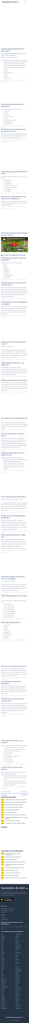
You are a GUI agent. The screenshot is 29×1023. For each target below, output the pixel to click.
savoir (17, 961)
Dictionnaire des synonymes (7, 910)
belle (2, 977)
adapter (3, 1004)
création (3, 999)
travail (17, 943)
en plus (2, 936)
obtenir (2, 959)
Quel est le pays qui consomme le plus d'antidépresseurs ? (13, 854)
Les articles (3, 912)
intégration (3, 981)
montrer (3, 963)
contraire (3, 939)
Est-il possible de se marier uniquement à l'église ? (15, 823)
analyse (17, 959)
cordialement (19, 934)
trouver (2, 952)
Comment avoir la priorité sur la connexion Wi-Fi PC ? (16, 878)
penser (2, 992)
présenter (18, 979)
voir (2, 956)
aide (2, 972)
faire (2, 934)
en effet (17, 938)
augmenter (18, 952)
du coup (3, 966)
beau (17, 984)
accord (17, 1006)
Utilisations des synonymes (7, 908)
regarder (17, 993)
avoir (2, 941)
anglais (17, 936)
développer (18, 963)
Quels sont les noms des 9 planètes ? (12, 872)
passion (3, 1006)
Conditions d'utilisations (14, 1020)
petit (17, 957)
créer (2, 945)
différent (18, 972)
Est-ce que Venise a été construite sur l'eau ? (14, 807)
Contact (3, 917)
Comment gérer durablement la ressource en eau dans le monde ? (16, 818)
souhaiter (18, 975)
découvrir (18, 977)
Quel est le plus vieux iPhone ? (11, 859)
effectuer (3, 984)
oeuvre (2, 968)
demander (18, 945)
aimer (17, 956)
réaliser (2, 975)
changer (17, 966)
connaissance (4, 986)
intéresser (18, 968)
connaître (3, 983)
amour (2, 950)
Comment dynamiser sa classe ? (12, 870)
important (18, 947)
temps (2, 957)
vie (1, 974)
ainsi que (3, 1001)
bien (2, 947)
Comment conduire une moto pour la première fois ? (16, 814)
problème (18, 941)
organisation (4, 1008)
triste (2, 993)
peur (17, 1002)
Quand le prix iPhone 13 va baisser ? (12, 820)
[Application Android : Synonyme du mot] (7, 899)
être (16, 939)
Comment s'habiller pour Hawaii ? (12, 875)
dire (16, 950)
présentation (18, 970)
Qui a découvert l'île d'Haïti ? (11, 812)
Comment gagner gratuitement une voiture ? (14, 867)
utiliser (2, 961)
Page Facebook (4, 919)
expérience (18, 948)
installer (3, 954)
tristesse (3, 997)
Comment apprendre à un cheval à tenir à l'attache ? (16, 799)
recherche (3, 988)
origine (2, 965)
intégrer (17, 981)
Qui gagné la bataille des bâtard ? (12, 809)
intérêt (17, 1001)
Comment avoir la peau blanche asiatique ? (14, 804)
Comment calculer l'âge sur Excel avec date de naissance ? (14, 865)
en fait (17, 954)
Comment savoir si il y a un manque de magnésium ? (16, 802)
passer (17, 997)
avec (17, 992)
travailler (3, 995)
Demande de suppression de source (8, 80)
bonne (2, 970)
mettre (2, 938)
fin (16, 965)
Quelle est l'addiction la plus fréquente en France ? (15, 862)
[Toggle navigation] (25, 2)
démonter (18, 983)
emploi (17, 986)
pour (2, 943)
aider (17, 974)
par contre (18, 988)
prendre (3, 948)
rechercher (18, 1004)
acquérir (17, 999)
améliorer (18, 995)
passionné (3, 1002)
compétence (18, 1008)
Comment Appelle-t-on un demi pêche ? (13, 857)
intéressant (3, 979)
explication (18, 990)
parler (2, 990)
